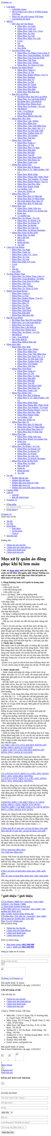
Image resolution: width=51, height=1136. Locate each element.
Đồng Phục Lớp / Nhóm (27, 63)
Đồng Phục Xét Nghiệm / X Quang (32, 179)
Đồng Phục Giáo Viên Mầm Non (31, 126)
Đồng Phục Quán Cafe (27, 162)
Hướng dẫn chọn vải (21, 485)
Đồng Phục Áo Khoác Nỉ (28, 223)
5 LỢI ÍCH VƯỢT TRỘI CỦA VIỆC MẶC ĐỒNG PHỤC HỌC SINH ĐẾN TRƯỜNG (24, 779)
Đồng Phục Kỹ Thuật (26, 84)
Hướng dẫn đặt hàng (21, 480)
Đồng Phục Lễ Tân (25, 72)
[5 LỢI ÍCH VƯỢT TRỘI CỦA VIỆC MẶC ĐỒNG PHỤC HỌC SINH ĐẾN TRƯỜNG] (25, 776)
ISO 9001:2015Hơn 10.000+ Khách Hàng (13, 912)
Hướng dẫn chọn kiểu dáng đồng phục (28, 487)
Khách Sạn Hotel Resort (22, 67)
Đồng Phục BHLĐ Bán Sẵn (29, 116)
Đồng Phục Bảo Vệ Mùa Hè (29, 196)
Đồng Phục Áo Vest (26, 33)
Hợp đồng (16, 528)
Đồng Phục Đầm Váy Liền (29, 38)
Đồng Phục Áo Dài (25, 82)
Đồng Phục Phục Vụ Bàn (28, 148)
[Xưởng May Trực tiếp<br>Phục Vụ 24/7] (24, 916)
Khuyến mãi (12, 536)
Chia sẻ (15, 533)
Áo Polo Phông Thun (21, 50)
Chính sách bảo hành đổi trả (19, 547)
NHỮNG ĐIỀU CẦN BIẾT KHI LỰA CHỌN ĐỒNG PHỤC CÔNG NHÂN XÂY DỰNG (25, 808)
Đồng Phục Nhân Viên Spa (29, 208)
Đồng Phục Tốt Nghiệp (27, 135)
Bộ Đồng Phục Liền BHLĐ (29, 101)
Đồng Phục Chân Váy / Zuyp (30, 31)
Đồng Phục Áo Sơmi (26, 26)
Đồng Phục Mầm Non (27, 123)
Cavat (19, 41)
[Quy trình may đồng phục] (13, 850)
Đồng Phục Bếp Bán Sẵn (28, 92)
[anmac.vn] (6, 2)
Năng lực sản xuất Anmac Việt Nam (27, 16)
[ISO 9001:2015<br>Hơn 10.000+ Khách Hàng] (21, 909)
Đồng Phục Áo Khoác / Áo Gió (31, 106)
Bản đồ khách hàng (20, 497)
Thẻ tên (20, 46)
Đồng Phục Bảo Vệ (25, 80)
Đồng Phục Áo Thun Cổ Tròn (30, 65)
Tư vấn (10, 475)
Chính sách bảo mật (15, 552)
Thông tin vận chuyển (16, 545)
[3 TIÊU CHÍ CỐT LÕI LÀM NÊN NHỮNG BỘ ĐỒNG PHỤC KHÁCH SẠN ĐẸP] (25, 747)
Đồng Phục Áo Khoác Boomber (31, 230)
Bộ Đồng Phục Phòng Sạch (29, 104)
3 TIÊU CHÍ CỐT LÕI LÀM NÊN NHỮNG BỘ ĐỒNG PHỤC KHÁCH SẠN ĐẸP (22, 751)
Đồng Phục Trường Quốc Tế (29, 133)
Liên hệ (10, 492)
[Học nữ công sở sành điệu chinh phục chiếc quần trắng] (25, 873)
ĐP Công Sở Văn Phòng (22, 24)
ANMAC (5, 904)
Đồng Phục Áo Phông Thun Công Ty (33, 53)
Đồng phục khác (14, 344)
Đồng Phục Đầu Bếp (26, 89)
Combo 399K (12, 490)
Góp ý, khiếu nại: (20, 947)
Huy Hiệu (21, 48)
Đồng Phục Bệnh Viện (22, 164)
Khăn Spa (21, 213)
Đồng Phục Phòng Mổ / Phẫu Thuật (32, 177)
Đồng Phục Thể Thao (26, 60)
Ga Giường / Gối (24, 189)
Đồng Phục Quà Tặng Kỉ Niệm (30, 58)
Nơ (18, 43)
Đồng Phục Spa (19, 206)
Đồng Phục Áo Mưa (26, 235)
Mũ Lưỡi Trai (23, 237)
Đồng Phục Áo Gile (26, 36)
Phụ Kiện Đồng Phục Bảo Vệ (30, 201)
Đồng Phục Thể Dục (26, 138)
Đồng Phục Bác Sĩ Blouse (28, 167)
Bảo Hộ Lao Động (20, 94)
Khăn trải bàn (23, 242)
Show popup (6, 1065)
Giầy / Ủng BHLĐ (25, 111)
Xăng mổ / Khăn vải (26, 191)
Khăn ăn (21, 240)
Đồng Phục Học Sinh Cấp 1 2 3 (31, 128)
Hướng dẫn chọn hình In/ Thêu (25, 483)
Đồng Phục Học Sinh (21, 118)
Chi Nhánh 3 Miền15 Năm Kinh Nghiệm (13, 905)
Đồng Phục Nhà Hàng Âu (28, 160)
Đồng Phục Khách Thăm (28, 186)
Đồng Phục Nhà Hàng (27, 87)
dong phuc (14, 570)
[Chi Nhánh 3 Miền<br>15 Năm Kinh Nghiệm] (22, 901)
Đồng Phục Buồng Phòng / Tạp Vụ (32, 75)
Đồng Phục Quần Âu (26, 29)
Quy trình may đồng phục (12, 852)
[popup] (7, 1070)
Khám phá (25, 906)
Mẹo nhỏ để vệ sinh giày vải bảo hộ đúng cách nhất (23, 831)
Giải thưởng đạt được (21, 19)
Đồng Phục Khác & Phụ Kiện (25, 232)
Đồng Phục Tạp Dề (25, 155)
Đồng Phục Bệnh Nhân (27, 174)
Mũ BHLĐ (22, 109)
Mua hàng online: (20, 944)
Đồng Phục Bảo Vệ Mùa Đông (30, 198)
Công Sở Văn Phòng (15, 247)
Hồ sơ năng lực (8, 918)
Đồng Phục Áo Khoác (27, 225)
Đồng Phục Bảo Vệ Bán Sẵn (29, 203)
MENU (10, 21)
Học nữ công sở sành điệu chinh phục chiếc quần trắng (24, 876)
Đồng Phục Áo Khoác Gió (29, 220)
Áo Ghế (20, 245)
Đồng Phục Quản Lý (26, 70)
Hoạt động (11, 526)
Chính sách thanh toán (16, 550)
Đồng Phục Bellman (26, 77)
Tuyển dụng (17, 531)
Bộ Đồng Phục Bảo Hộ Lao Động (32, 97)
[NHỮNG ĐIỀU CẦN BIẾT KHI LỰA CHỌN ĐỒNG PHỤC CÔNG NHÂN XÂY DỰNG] (25, 804)
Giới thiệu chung (19, 9)
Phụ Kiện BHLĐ (24, 114)
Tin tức (10, 521)
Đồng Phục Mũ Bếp (26, 152)
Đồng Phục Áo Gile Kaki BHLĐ (31, 99)
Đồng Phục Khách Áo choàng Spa (32, 211)
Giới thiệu (11, 7)
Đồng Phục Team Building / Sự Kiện (33, 55)
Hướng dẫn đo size (20, 478)
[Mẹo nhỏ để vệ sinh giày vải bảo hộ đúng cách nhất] (24, 828)
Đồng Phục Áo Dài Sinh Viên (30, 131)
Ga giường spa (23, 215)
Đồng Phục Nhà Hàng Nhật (29, 157)
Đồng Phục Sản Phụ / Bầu (28, 184)
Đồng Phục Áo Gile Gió (27, 228)
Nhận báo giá (7, 1072)
